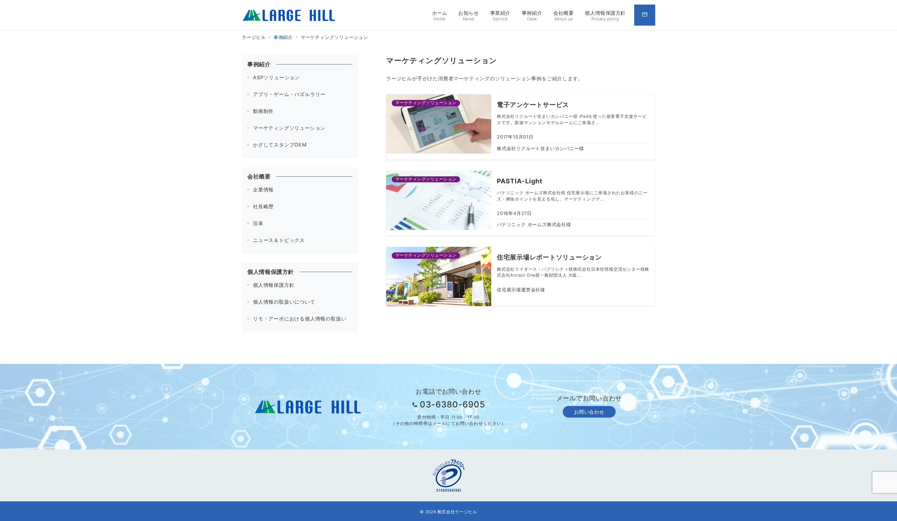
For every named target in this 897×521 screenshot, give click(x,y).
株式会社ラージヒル (457, 511)
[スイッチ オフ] (645, 15)
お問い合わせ (589, 412)
